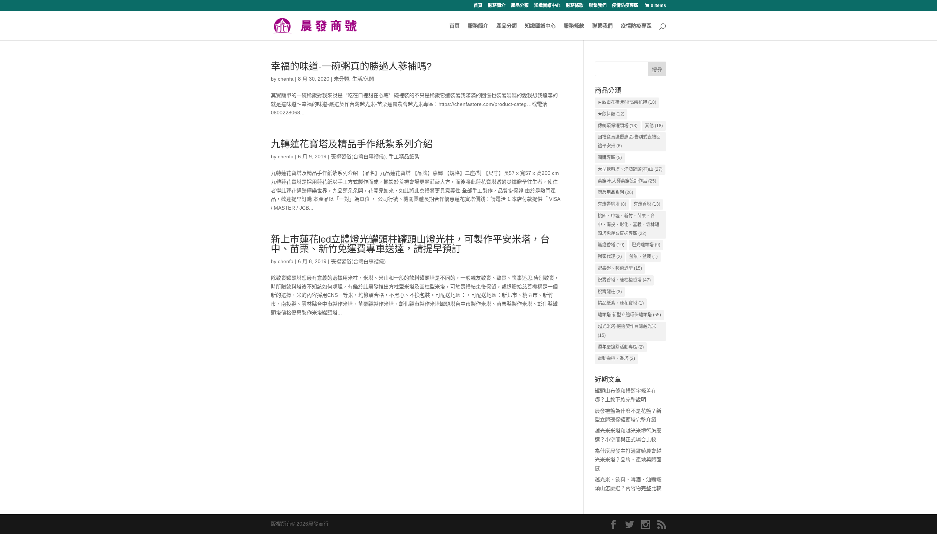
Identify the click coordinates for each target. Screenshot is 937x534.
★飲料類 (611, 114)
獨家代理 (610, 256)
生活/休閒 (363, 79)
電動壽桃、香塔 (616, 358)
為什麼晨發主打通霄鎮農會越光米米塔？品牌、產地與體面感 (628, 459)
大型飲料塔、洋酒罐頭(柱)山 (630, 169)
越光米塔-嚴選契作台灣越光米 (627, 331)
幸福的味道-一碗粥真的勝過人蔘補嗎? (351, 66)
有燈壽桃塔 (612, 204)
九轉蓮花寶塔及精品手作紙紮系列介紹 (352, 144)
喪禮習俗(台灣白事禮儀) (358, 156)
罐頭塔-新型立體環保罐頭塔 (629, 314)
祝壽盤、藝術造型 (620, 268)
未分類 (341, 79)
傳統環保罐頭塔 (618, 125)
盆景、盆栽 (643, 256)
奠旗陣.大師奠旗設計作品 (627, 181)
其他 (654, 125)
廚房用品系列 (615, 192)
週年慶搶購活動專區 (621, 347)
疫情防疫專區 (625, 5)
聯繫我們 (597, 5)
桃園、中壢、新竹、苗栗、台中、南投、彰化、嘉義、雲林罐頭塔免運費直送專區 (628, 224)
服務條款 (574, 5)
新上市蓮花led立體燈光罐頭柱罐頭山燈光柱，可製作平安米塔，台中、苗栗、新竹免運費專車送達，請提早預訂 (410, 244)
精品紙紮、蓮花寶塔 (621, 303)
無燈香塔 (611, 244)
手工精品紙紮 (404, 156)
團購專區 (610, 157)
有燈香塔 (647, 204)
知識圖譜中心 (547, 5)
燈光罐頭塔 (646, 244)
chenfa (286, 79)
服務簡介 (496, 5)
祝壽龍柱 (610, 291)
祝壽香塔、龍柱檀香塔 (624, 280)
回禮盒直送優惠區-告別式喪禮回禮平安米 (629, 141)
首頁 (478, 5)
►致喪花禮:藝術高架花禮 (627, 102)
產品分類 (520, 5)
